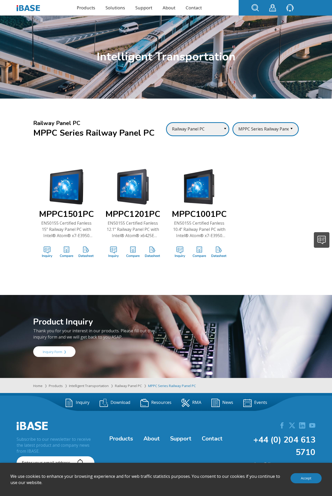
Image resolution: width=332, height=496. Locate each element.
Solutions (115, 8)
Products (86, 8)
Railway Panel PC (128, 385)
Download (120, 402)
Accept (306, 478)
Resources (161, 402)
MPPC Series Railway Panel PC (172, 385)
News (227, 402)
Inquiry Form (52, 351)
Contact (194, 8)
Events (260, 402)
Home (38, 385)
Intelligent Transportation (89, 385)
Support (143, 8)
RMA (196, 402)
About (169, 8)
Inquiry (82, 402)
